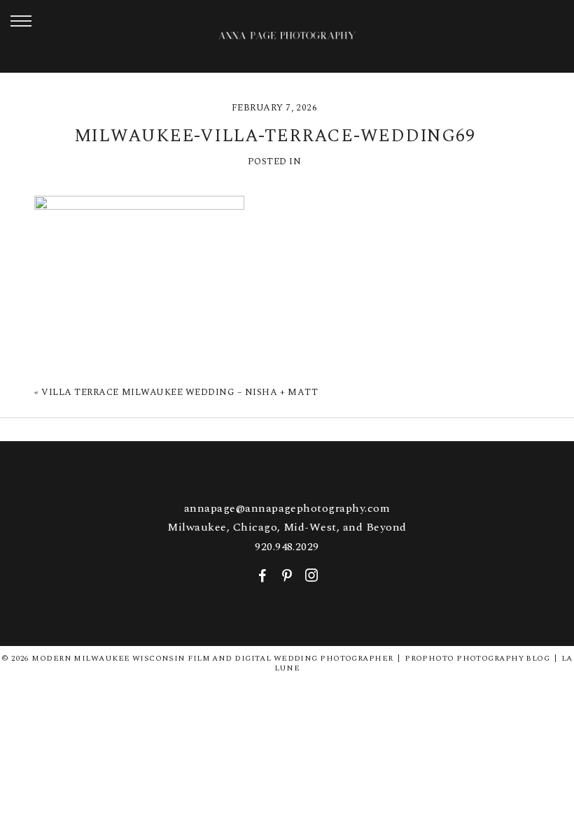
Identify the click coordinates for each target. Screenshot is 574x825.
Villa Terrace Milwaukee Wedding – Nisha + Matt (179, 392)
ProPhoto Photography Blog (477, 658)
